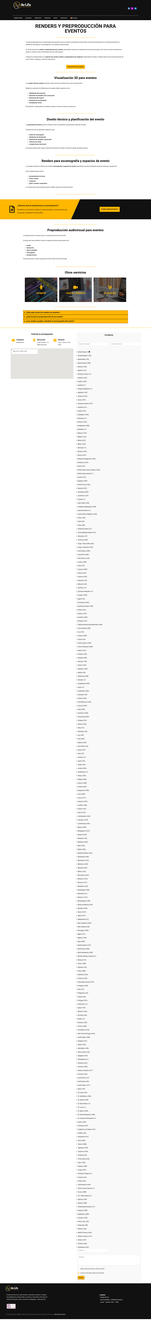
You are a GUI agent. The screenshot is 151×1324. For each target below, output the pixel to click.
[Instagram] (132, 8)
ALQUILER (28, 18)
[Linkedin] (135, 8)
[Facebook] (129, 8)
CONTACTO (63, 18)
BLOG (55, 18)
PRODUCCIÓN (18, 18)
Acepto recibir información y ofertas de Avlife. (92, 1268)
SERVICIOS (38, 18)
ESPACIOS (47, 18)
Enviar (81, 1278)
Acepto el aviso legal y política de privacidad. (92, 1273)
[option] (93, 352)
